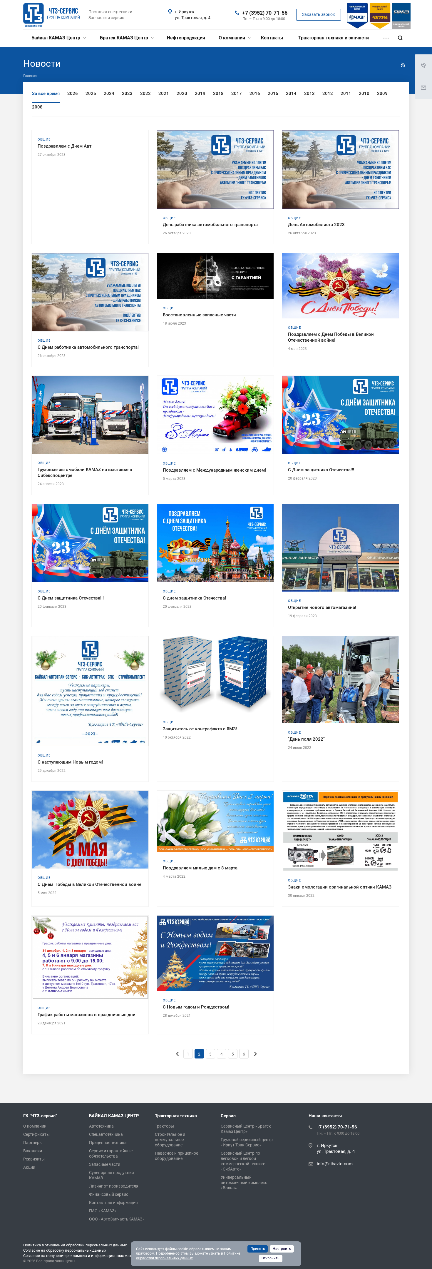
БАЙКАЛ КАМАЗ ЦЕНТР (114, 1115)
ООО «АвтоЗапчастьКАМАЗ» (116, 1219)
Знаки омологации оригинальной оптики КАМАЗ (339, 887)
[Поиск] (400, 38)
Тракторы (164, 1126)
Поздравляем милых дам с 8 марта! (201, 868)
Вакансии (32, 1150)
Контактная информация (113, 1202)
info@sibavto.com (335, 1163)
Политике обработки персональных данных (188, 1255)
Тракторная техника (176, 1115)
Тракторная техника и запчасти (333, 38)
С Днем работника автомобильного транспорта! (88, 347)
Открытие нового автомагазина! (322, 607)
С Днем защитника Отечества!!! (321, 469)
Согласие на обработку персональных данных (64, 1250)
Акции (29, 1167)
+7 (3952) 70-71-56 (264, 13)
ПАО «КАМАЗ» (102, 1210)
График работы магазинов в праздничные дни (86, 1014)
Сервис (228, 1115)
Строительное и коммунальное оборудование (170, 1139)
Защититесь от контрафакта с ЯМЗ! (200, 729)
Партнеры (33, 1142)
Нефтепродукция (186, 38)
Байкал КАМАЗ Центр (56, 38)
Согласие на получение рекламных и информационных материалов (84, 1255)
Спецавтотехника (106, 1134)
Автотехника (101, 1126)
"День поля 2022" (306, 739)
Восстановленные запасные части (199, 315)
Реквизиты (34, 1159)
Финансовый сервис (108, 1194)
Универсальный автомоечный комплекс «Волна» (244, 1182)
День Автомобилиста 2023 (316, 224)
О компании (232, 38)
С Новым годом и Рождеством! (196, 1007)
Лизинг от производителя (113, 1186)
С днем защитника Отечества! (194, 598)
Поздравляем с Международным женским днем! (214, 470)
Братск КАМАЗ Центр (124, 38)
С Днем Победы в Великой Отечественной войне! (90, 884)
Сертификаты (36, 1134)
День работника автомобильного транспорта (210, 224)
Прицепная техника (108, 1142)
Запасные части (104, 1164)
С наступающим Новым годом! (70, 762)
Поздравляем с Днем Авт (64, 146)
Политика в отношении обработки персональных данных (75, 1245)
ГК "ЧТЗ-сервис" (40, 1115)
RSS (403, 65)
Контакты (272, 38)
